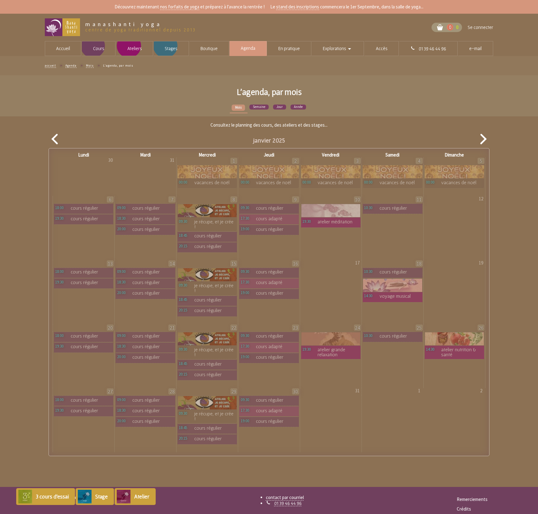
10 (357, 199)
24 (357, 328)
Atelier (141, 496)
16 (295, 263)
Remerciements (472, 499)
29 (233, 391)
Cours (98, 48)
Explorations (343, 49)
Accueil (63, 48)
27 (110, 391)
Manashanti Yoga (123, 24)
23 (295, 328)
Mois (90, 65)
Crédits (464, 509)
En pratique (289, 48)
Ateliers (134, 48)
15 (233, 263)
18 (419, 263)
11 (419, 199)
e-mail (475, 48)
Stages (171, 48)
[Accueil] (65, 27)
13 (110, 263)
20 (110, 328)
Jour (279, 107)
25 (419, 328)
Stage (101, 496)
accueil (50, 65)
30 (295, 391)
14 (172, 263)
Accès (382, 48)
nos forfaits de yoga (179, 7)
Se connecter (480, 27)
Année (298, 107)
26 (481, 328)
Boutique (209, 48)
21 (172, 328)
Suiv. (482, 139)
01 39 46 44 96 (288, 503)
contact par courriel (285, 497)
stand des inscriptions (297, 7)
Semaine (259, 107)
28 (172, 391)
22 (233, 328)
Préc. (55, 139)
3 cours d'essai (52, 496)
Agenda (248, 48)
